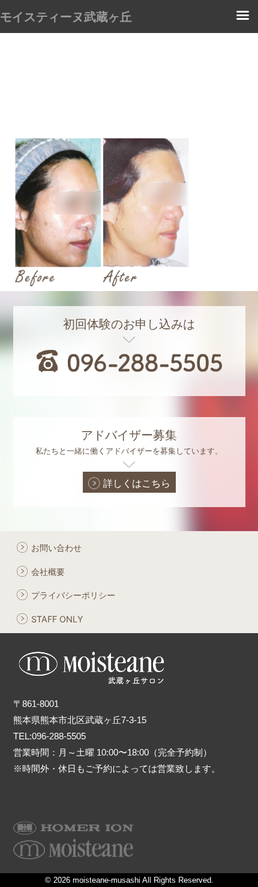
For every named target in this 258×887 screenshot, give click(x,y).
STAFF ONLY (57, 619)
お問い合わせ (56, 548)
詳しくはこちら (136, 483)
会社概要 (48, 572)
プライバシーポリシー (73, 595)
